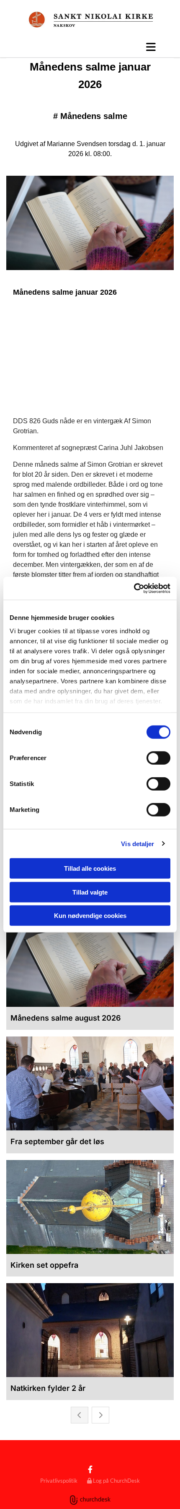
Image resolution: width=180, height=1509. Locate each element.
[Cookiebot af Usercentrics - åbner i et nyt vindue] (133, 588)
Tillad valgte (90, 891)
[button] (90, 46)
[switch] (158, 758)
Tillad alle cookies (90, 868)
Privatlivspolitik (58, 1480)
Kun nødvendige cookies (90, 915)
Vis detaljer (137, 843)
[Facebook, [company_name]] (90, 1469)
